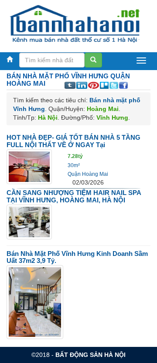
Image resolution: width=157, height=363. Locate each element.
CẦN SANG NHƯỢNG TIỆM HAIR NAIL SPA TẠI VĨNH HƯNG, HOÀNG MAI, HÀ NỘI (74, 196)
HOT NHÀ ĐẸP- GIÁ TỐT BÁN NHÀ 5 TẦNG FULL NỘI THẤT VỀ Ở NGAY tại (73, 141)
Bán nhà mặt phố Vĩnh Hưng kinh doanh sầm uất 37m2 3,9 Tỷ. (77, 257)
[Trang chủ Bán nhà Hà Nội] (75, 23)
